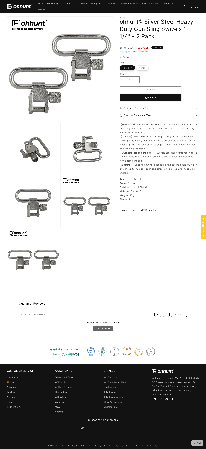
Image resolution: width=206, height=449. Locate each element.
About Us (59, 402)
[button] (55, 3)
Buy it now (150, 98)
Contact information (150, 446)
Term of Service (15, 407)
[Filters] (166, 314)
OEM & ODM (61, 382)
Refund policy (86, 446)
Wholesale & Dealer (64, 377)
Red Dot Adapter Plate (115, 382)
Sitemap (59, 412)
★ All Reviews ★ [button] (203, 227)
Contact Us (12, 377)
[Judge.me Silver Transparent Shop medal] (114, 351)
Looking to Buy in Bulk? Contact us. (139, 210)
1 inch (143, 69)
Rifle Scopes (110, 392)
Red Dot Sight (110, 377)
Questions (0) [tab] (39, 314)
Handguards (110, 387)
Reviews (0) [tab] (25, 314)
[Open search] (157, 314)
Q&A (57, 407)
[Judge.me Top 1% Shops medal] (138, 351)
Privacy (10, 402)
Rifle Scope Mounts (113, 397)
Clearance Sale (111, 407)
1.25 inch (129, 69)
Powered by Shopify (70, 446)
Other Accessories (113, 402)
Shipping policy (132, 446)
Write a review (103, 328)
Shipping (123, 52)
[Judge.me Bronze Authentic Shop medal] (126, 351)
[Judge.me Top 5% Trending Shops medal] (150, 351)
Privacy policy (101, 446)
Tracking (11, 392)
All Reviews (61, 397)
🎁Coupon (12, 382)
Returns (11, 397)
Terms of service (116, 446)
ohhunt (58, 446)
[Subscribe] (125, 428)
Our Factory (61, 392)
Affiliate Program (63, 387)
